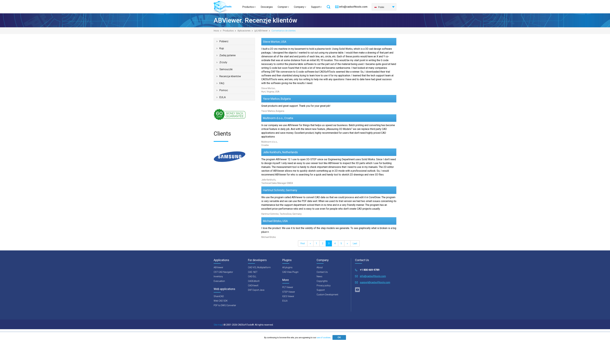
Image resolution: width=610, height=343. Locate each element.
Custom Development (327, 294)
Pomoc (223, 90)
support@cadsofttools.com (375, 282)
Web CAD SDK (221, 300)
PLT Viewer (287, 287)
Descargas (267, 6)
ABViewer (218, 267)
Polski (381, 7)
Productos (248, 6)
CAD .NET (253, 272)
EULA (222, 97)
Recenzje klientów (230, 76)
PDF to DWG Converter (225, 305)
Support (315, 6)
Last (355, 243)
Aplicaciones (244, 30)
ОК (339, 337)
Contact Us (322, 272)
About (320, 267)
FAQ (221, 83)
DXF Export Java (256, 290)
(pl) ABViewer (261, 30)
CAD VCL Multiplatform (259, 267)
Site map (218, 324)
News (319, 276)
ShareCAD (219, 296)
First (303, 243)
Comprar (282, 6)
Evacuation (219, 281)
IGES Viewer (288, 296)
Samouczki (226, 69)
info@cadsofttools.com (353, 6)
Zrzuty (223, 62)
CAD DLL (252, 276)
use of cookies (323, 337)
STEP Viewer (288, 292)
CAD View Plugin (290, 272)
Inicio (216, 30)
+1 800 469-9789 (369, 269)
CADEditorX (254, 281)
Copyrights (322, 281)
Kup (221, 48)
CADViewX (253, 285)
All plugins (287, 267)
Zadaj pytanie (227, 55)
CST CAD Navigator (223, 272)
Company (299, 6)
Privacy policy (324, 285)
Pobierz (223, 41)
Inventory (218, 276)
